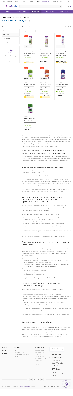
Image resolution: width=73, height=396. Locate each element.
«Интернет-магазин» (25, 386)
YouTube (41, 379)
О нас (15, 350)
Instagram (34, 379)
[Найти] (60, 6)
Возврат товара (39, 360)
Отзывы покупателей (19, 352)
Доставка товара (39, 350)
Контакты (37, 364)
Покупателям (39, 347)
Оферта (16, 356)
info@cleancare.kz (57, 357)
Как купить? (38, 354)
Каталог (4, 347)
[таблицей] (70, 27)
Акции (4, 350)
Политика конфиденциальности (21, 354)
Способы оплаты (39, 352)
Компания (17, 347)
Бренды (4, 353)
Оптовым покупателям (40, 358)
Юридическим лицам (40, 356)
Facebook (31, 379)
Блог (36, 362)
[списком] (68, 27)
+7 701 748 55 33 (56, 355)
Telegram (38, 379)
